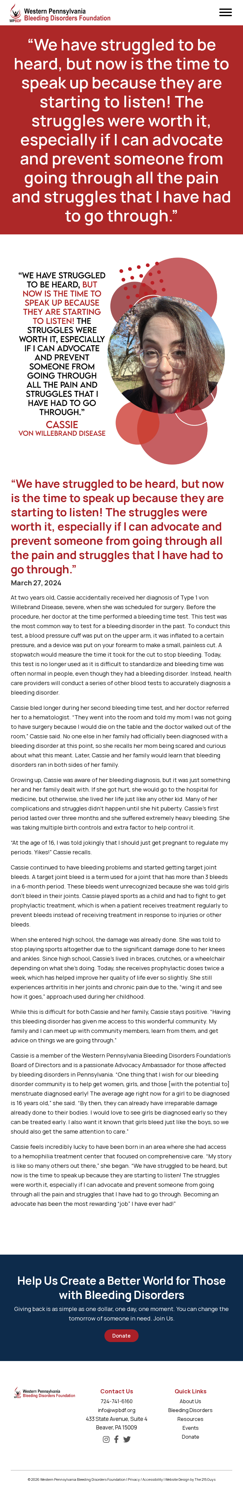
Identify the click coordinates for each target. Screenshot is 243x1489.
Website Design (177, 1479)
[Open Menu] (226, 13)
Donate (121, 1335)
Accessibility (152, 1479)
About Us (190, 1401)
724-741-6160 (117, 1401)
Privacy (134, 1479)
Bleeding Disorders (190, 1410)
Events (191, 1427)
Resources (190, 1419)
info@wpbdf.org (116, 1410)
